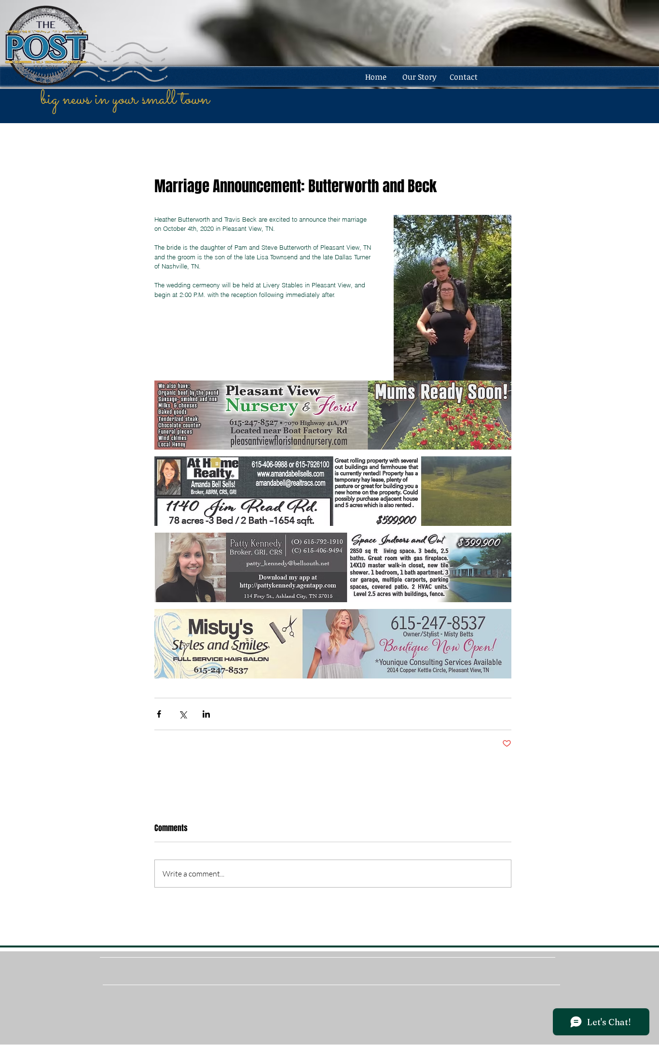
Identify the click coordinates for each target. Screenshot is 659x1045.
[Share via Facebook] (159, 714)
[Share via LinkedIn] (206, 714)
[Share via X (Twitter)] (182, 714)
